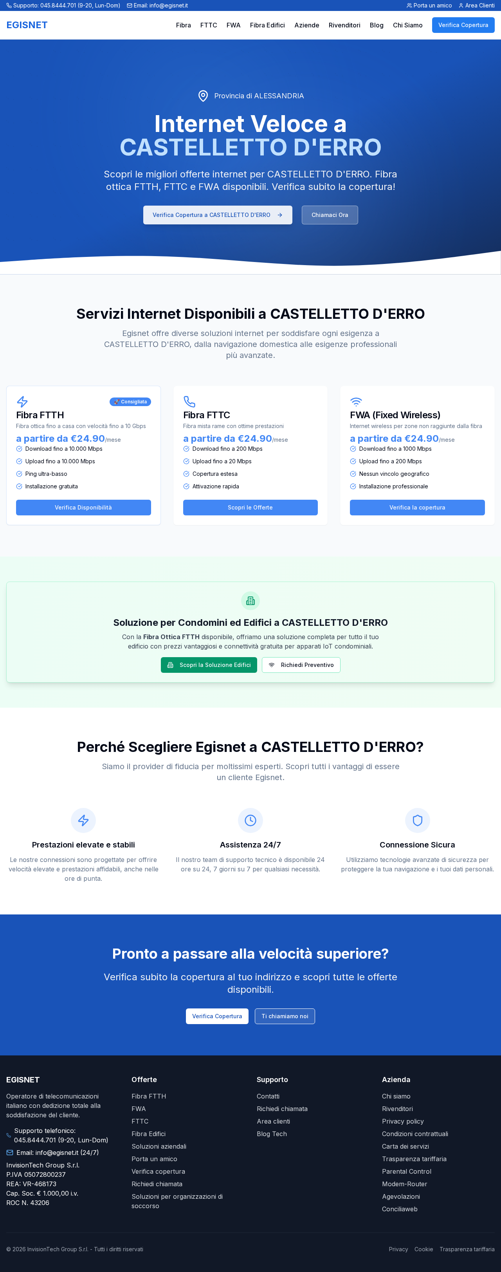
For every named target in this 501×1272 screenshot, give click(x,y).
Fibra (183, 25)
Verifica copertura (158, 1171)
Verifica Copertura (463, 25)
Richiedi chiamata (157, 1184)
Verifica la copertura (417, 507)
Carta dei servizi (405, 1146)
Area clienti (273, 1121)
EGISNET (27, 25)
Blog (377, 25)
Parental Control (406, 1171)
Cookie (423, 1249)
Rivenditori (344, 25)
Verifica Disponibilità (83, 507)
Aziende (306, 25)
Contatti (268, 1096)
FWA (234, 25)
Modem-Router (404, 1184)
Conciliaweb (400, 1209)
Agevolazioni (401, 1196)
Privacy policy (403, 1121)
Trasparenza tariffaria (414, 1159)
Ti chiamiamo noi (284, 1016)
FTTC (208, 25)
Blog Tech (272, 1134)
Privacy (398, 1249)
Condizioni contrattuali (415, 1134)
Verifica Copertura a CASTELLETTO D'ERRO (211, 214)
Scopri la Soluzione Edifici (215, 664)
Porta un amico (154, 1159)
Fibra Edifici (267, 25)
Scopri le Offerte (250, 507)
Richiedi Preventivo (307, 664)
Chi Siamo (408, 25)
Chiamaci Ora (330, 214)
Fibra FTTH (149, 1096)
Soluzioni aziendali (159, 1146)
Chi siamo (396, 1096)
